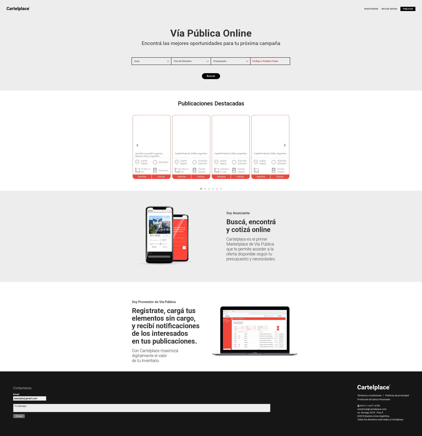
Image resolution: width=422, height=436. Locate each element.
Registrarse (371, 9)
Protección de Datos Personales (373, 399)
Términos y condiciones (369, 395)
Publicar (408, 9)
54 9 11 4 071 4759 (370, 405)
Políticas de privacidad (397, 395)
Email (16, 394)
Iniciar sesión (389, 9)
